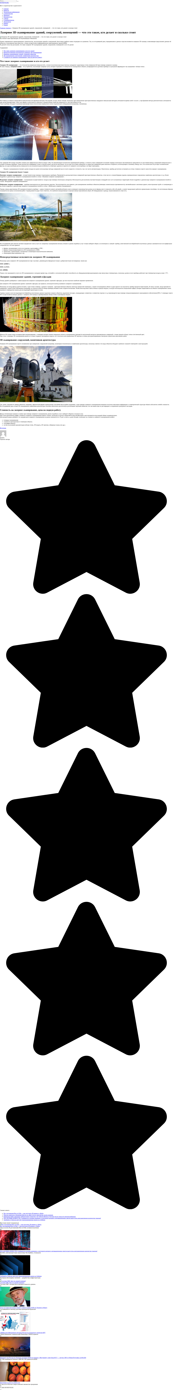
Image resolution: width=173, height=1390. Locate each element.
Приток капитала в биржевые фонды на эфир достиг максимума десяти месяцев (28, 1215)
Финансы (6, 15)
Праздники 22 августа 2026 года (10, 1382)
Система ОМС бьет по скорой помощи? (12, 1282)
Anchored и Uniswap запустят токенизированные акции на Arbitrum (24, 1220)
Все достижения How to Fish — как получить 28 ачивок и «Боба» (24, 1213)
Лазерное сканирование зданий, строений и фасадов (20, 54)
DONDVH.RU (4, 2)
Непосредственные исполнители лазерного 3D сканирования (23, 52)
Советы (6, 18)
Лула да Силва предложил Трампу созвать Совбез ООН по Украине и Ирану (23, 1307)
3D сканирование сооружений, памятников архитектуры (21, 55)
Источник (3, 428)
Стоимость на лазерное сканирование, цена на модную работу (23, 57)
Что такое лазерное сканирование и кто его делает (19, 51)
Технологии (7, 21)
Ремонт (6, 23)
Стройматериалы (9, 20)
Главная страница (5, 28)
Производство (8, 17)
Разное (6, 25)
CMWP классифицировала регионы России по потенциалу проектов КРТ (22, 1332)
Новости (6, 10)
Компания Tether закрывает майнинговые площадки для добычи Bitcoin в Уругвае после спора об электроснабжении (40, 1216)
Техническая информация (11, 12)
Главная (6, 9)
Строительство (8, 13)
